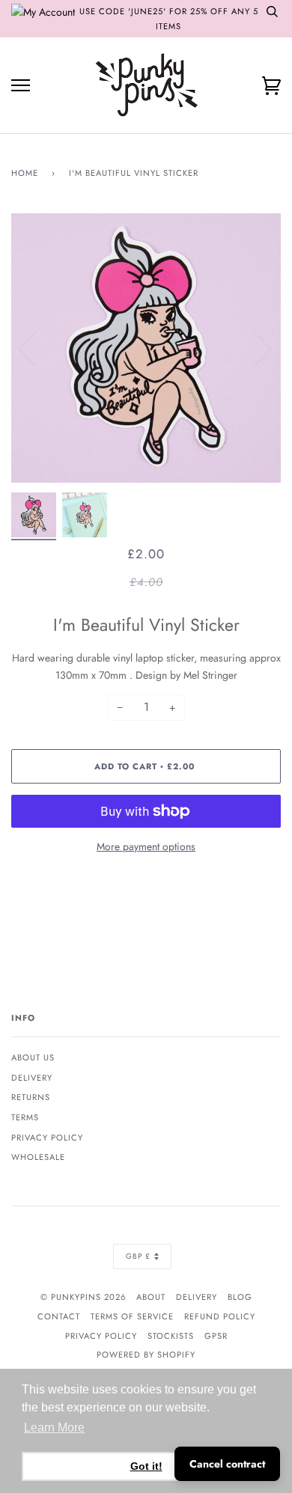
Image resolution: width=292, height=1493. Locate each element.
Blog (240, 1297)
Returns (30, 1097)
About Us (33, 1057)
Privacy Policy (47, 1138)
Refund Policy (219, 1316)
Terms (25, 1117)
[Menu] (20, 85)
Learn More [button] (54, 1427)
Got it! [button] (146, 1466)
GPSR (216, 1336)
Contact (58, 1316)
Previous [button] (36, 348)
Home (24, 173)
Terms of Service (132, 1316)
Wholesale (38, 1157)
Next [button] (253, 348)
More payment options (146, 846)
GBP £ (138, 1256)
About (150, 1297)
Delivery (31, 1078)
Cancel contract (227, 1463)
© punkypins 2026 (83, 1297)
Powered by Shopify (146, 1355)
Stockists (170, 1336)
